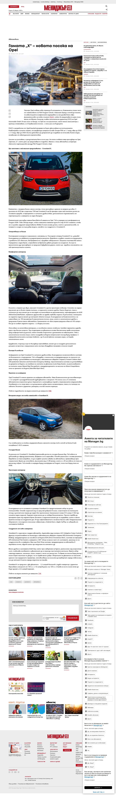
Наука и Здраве (55, 761)
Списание (91, 13)
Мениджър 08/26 (79, 2)
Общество (27, 746)
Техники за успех (41, 757)
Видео (65, 746)
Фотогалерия (54, 751)
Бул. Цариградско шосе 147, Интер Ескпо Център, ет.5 (39, 778)
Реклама (52, 744)
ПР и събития (53, 746)
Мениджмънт (35, 13)
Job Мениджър (41, 758)
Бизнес (27, 13)
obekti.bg (53, 2)
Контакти (28, 776)
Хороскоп (52, 755)
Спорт (65, 744)
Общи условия (12, 783)
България (16, 13)
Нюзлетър (67, 750)
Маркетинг (54, 13)
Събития (104, 13)
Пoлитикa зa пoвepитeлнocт (26, 783)
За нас (77, 769)
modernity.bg (36, 2)
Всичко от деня (74, 13)
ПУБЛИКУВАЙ (72, 618)
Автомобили (14, 39)
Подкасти (98, 13)
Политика (27, 744)
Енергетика (40, 748)
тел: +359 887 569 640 (30, 780)
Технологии (45, 13)
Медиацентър (79, 773)
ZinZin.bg (59, 2)
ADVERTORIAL (89, 106)
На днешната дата (55, 757)
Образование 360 (68, 2)
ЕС (25, 755)
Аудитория (78, 771)
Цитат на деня (54, 758)
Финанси (39, 744)
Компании (40, 746)
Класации (52, 753)
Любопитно (63, 13)
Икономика (40, 750)
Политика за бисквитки (42, 783)
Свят (21, 13)
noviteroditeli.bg (45, 2)
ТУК (39, 573)
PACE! (52, 117)
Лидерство (40, 755)
